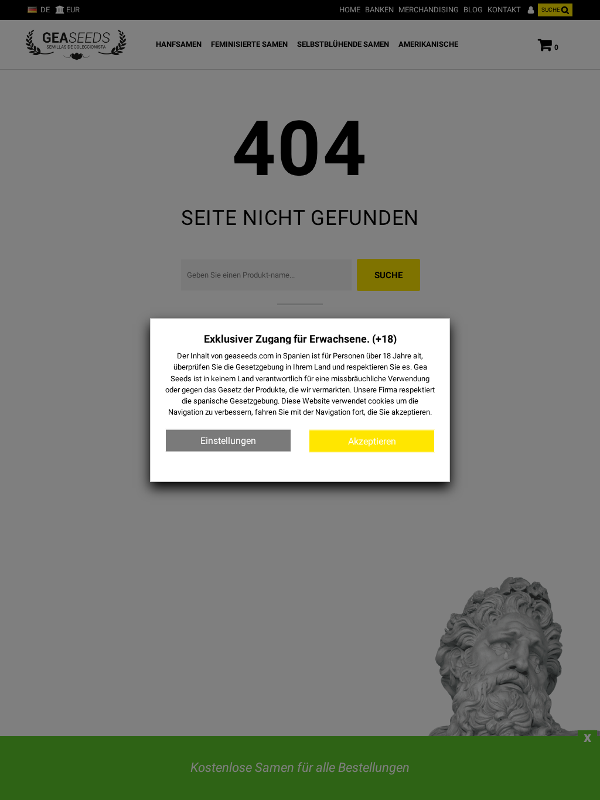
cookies (381, 400)
